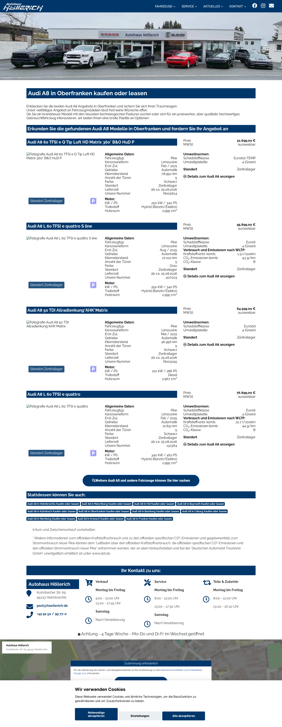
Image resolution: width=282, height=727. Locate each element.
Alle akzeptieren (183, 715)
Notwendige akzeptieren (96, 714)
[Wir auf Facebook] (254, 6)
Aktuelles (211, 6)
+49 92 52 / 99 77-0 (52, 614)
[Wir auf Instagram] (263, 6)
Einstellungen (140, 715)
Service (188, 6)
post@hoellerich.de (52, 606)
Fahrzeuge (163, 6)
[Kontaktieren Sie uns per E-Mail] (271, 6)
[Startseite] (23, 6)
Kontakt (236, 6)
